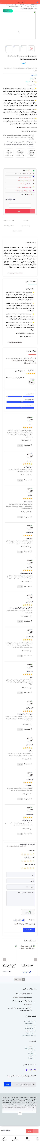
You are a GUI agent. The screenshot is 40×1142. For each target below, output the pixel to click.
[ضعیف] (30, 854)
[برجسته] (22, 854)
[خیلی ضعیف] (33, 854)
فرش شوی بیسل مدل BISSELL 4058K (27, 966)
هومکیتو (35, 5)
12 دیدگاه (28, 82)
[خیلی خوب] (25, 854)
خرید (19, 211)
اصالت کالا (30, 1058)
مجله (31, 1051)
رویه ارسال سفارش (28, 1048)
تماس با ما (30, 1053)
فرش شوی (17, 5)
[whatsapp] (31, 1070)
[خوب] (27, 854)
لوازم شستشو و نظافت (26, 5)
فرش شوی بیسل (9, 5)
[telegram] (26, 1070)
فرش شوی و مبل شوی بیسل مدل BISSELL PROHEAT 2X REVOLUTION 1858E (9, 966)
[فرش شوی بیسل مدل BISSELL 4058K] (27, 953)
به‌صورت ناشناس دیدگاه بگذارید (23, 924)
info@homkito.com (18, 997)
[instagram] (35, 1070)
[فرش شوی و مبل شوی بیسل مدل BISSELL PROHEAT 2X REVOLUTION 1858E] (9, 953)
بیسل (31, 78)
